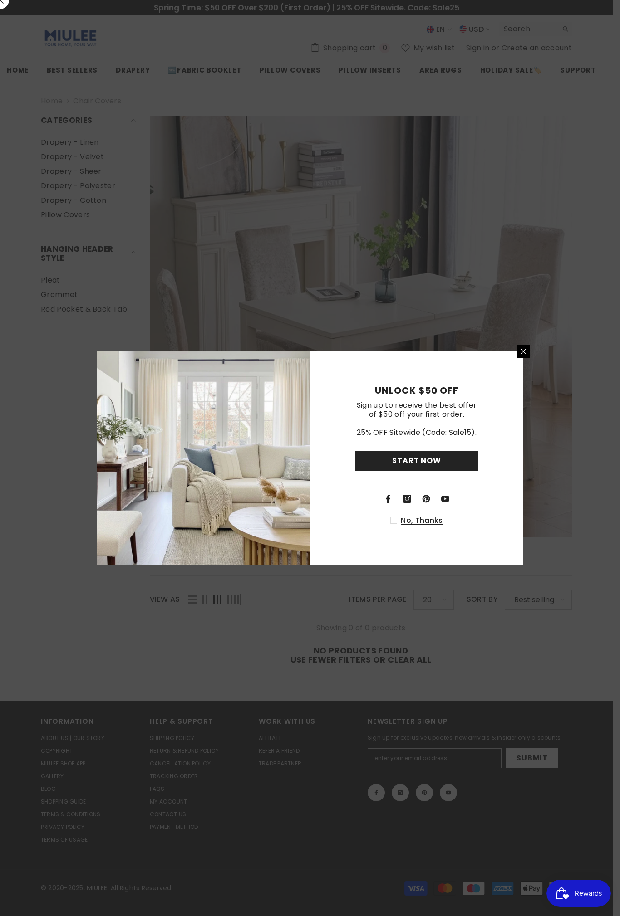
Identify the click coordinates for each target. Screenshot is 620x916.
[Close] (523, 351)
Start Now (416, 460)
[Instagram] (407, 498)
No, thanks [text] (422, 521)
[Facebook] (388, 498)
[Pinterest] (426, 498)
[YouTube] (445, 498)
